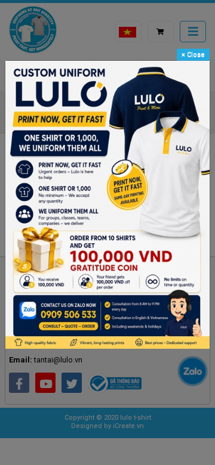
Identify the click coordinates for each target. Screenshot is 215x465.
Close (193, 54)
